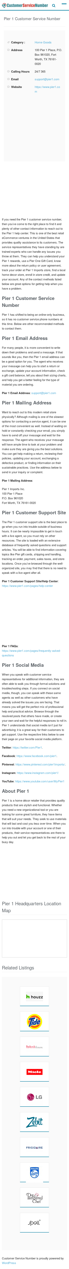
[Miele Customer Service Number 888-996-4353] (34, 1072)
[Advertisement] (36, 127)
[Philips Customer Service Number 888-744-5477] (34, 1172)
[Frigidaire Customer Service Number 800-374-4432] (34, 1147)
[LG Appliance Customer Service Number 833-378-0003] (34, 1097)
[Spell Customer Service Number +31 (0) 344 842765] (34, 1222)
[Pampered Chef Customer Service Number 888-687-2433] (34, 1197)
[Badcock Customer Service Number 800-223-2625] (34, 1046)
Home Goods (43, 42)
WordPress (9, 1263)
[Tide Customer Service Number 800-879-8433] (34, 1021)
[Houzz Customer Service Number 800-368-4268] (34, 996)
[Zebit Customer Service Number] (34, 1122)
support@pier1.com (47, 79)
